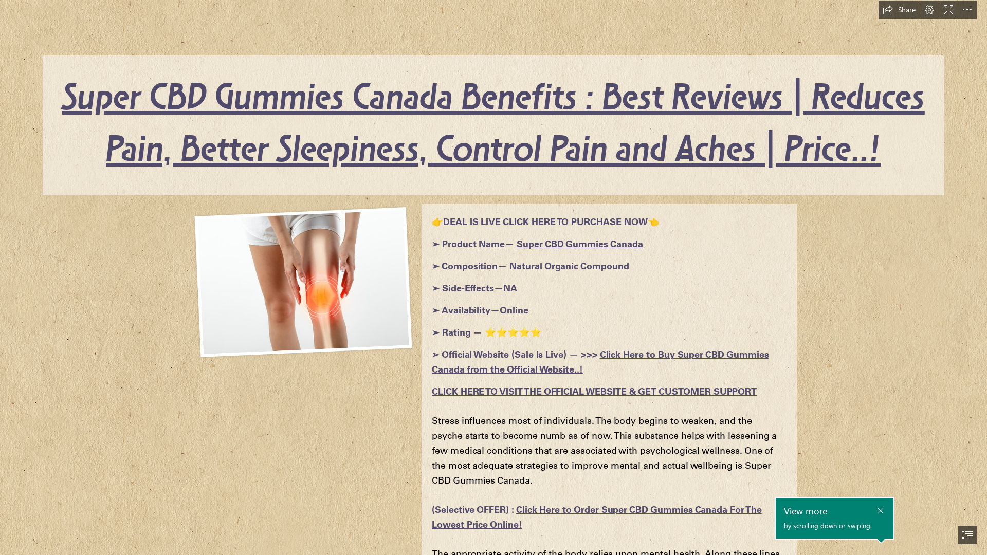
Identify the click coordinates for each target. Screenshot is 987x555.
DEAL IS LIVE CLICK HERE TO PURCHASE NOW (545, 222)
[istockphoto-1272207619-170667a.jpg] (302, 281)
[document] (493, 277)
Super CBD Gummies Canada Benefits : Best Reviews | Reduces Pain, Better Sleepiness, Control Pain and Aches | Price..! (493, 125)
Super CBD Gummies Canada (580, 244)
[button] (899, 10)
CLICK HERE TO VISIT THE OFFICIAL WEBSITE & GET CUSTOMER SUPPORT (594, 391)
